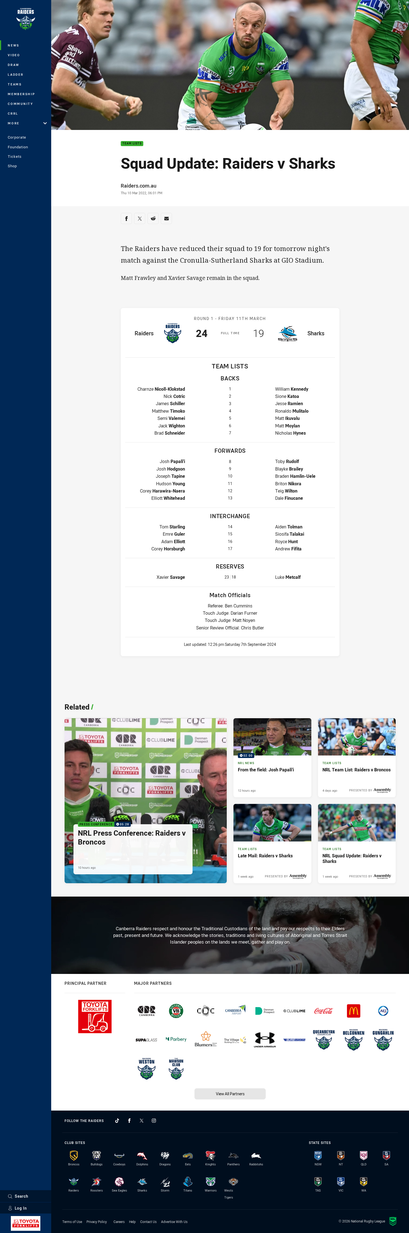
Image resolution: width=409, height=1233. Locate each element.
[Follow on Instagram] (154, 1121)
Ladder (16, 74)
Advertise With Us (174, 1221)
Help (132, 1221)
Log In (21, 1208)
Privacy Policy (97, 1221)
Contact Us (148, 1221)
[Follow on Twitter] (141, 1121)
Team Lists (132, 144)
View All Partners (230, 1093)
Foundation (18, 146)
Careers (119, 1221)
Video (14, 55)
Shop (12, 165)
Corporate (17, 137)
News (13, 45)
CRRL (13, 113)
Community (20, 104)
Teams (15, 84)
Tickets (15, 156)
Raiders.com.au (138, 185)
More (13, 123)
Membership (21, 94)
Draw (13, 65)
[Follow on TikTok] (117, 1121)
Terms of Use (72, 1221)
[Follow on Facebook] (129, 1121)
